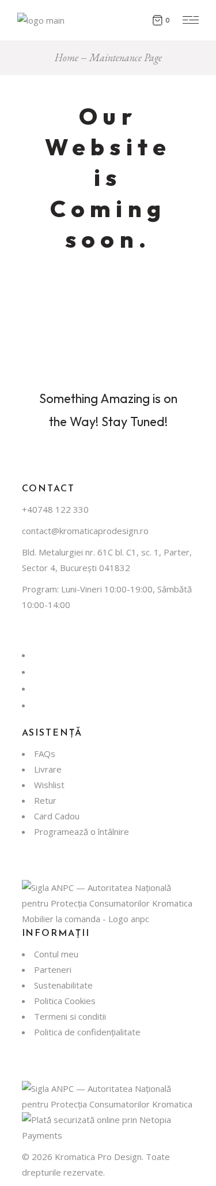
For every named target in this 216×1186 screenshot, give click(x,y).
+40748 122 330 (55, 509)
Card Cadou (56, 816)
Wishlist (49, 784)
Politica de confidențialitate (87, 1032)
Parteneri (52, 969)
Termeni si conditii (70, 1016)
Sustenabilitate (63, 985)
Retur (45, 800)
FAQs (44, 753)
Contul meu (56, 954)
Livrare (48, 769)
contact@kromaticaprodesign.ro (85, 530)
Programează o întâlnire (81, 831)
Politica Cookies (65, 1000)
